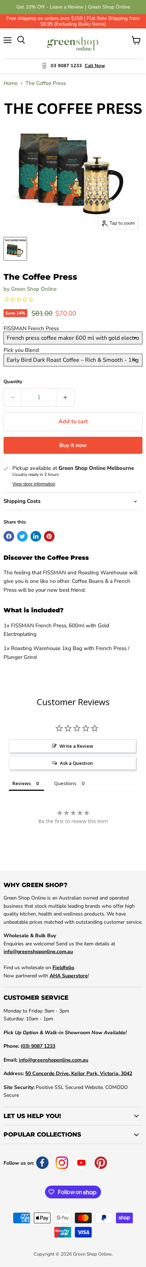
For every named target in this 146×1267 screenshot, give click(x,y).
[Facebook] (42, 1162)
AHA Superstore (69, 975)
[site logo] (73, 43)
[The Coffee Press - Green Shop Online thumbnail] (15, 248)
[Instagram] (62, 1162)
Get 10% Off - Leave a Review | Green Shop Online (73, 7)
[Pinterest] (101, 1162)
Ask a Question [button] (76, 763)
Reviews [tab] (21, 783)
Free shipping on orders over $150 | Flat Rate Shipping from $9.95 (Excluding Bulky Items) (73, 21)
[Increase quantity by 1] (65, 397)
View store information (33, 484)
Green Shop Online (34, 288)
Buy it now (73, 445)
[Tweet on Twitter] (22, 536)
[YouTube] (81, 1162)
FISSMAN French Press (31, 328)
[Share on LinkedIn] (35, 536)
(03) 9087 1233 (38, 1046)
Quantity (13, 382)
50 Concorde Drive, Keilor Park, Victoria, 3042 (78, 1073)
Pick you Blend (21, 350)
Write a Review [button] (76, 746)
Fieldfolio (63, 967)
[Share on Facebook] (9, 536)
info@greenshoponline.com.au (38, 951)
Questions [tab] (65, 783)
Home (11, 83)
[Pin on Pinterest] (49, 536)
